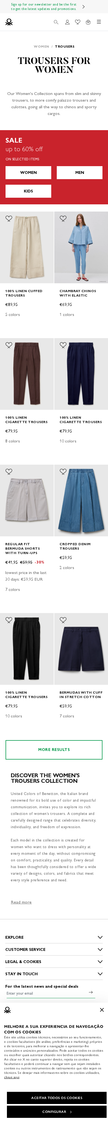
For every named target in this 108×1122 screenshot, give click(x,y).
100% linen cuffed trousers (24, 293)
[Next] (83, 6)
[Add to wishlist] (9, 219)
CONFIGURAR (54, 1112)
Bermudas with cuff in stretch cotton (81, 694)
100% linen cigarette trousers (26, 419)
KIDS (28, 191)
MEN (79, 172)
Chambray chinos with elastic (78, 293)
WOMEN (28, 172)
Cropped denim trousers (75, 546)
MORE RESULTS (54, 749)
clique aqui (11, 1077)
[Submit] (90, 992)
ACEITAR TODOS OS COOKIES (56, 1098)
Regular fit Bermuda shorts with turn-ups (22, 548)
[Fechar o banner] (102, 1010)
